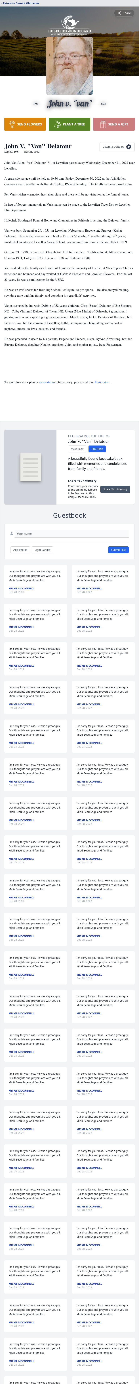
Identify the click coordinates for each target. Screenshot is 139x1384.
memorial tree (48, 382)
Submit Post (118, 549)
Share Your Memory (115, 489)
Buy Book (97, 449)
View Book (77, 449)
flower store (102, 382)
